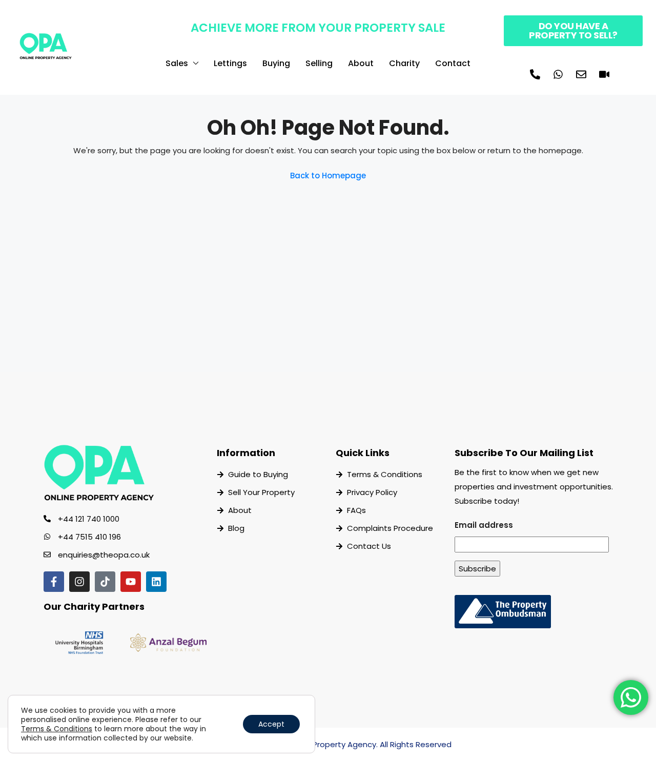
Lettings (230, 63)
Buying (276, 63)
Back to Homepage (328, 175)
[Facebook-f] (54, 581)
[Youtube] (130, 581)
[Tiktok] (105, 581)
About (361, 63)
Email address (484, 525)
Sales (177, 63)
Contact (452, 63)
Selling (319, 63)
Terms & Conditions (56, 729)
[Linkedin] (156, 581)
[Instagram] (79, 581)
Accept (271, 724)
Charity (404, 63)
